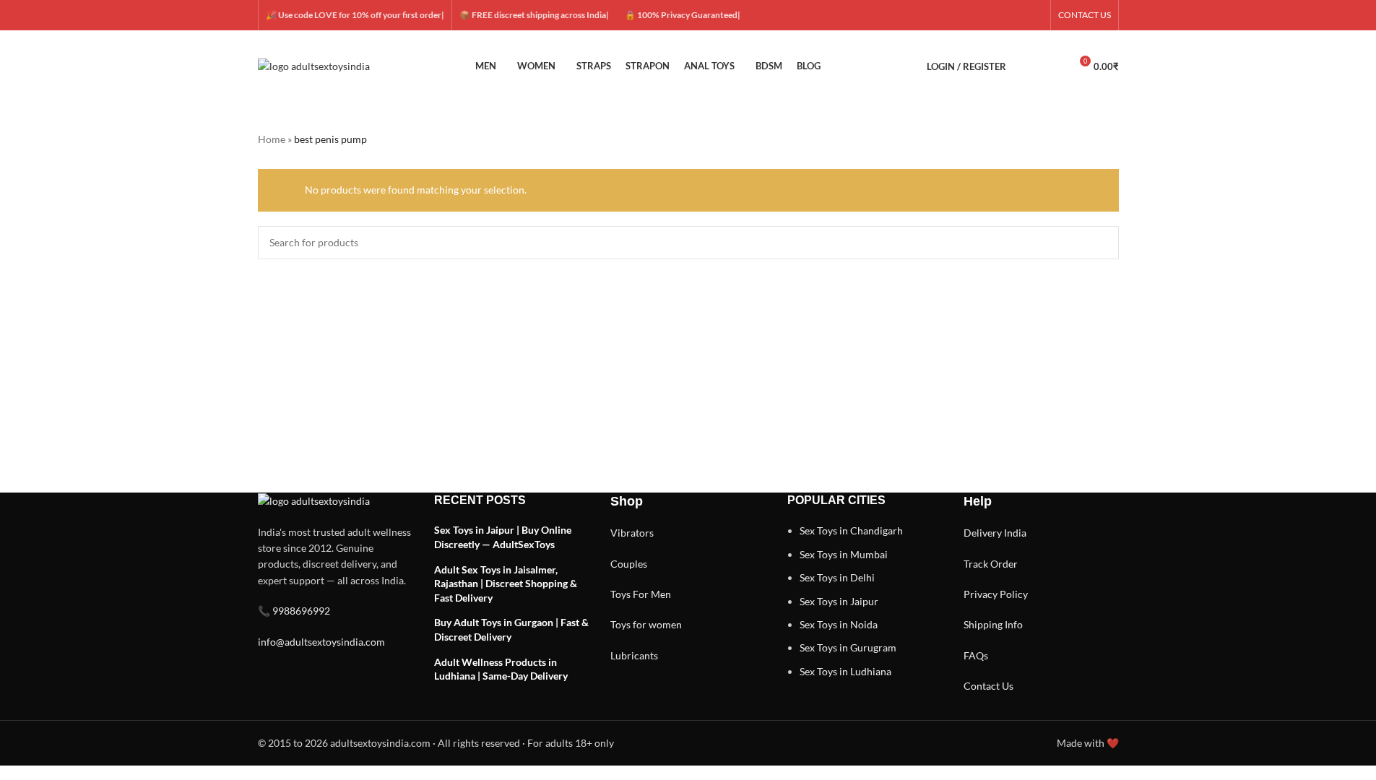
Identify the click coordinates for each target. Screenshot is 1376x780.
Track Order (991, 564)
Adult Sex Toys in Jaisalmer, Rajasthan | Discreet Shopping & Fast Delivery (505, 583)
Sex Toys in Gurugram (848, 647)
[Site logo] (314, 65)
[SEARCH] (1102, 242)
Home (271, 139)
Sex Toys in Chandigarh (851, 530)
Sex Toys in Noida (839, 624)
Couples (628, 564)
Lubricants (634, 655)
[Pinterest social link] (1034, 15)
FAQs (976, 655)
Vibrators (632, 532)
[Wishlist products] (1052, 66)
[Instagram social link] (999, 15)
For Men (652, 594)
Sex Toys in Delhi (837, 577)
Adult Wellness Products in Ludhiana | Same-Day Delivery (501, 669)
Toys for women (646, 624)
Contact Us (988, 686)
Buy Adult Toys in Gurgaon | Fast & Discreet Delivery (511, 629)
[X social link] (982, 15)
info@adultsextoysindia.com (321, 642)
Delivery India (995, 532)
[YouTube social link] (1017, 15)
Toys (620, 594)
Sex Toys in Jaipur (839, 601)
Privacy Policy (996, 594)
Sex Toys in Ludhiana (845, 671)
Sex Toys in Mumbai (844, 554)
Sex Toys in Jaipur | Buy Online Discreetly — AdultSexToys (502, 537)
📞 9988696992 (294, 610)
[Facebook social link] (965, 15)
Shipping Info (993, 624)
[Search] (1026, 66)
